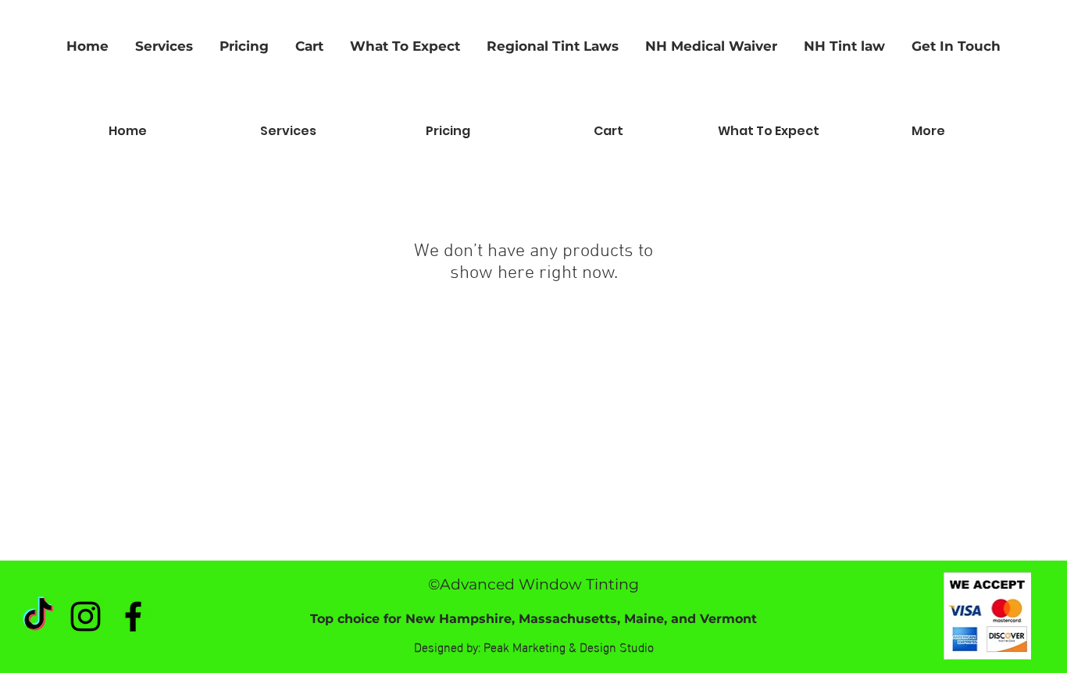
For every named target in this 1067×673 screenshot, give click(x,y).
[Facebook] (133, 616)
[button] (844, 46)
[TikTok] (38, 616)
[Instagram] (85, 616)
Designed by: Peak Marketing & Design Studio (534, 646)
